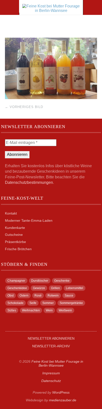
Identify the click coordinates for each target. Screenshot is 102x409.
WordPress (61, 392)
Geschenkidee (17, 288)
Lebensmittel (74, 288)
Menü (9, 7)
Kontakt (11, 213)
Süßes (11, 310)
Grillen (55, 288)
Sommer (48, 303)
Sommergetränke (71, 303)
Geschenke (62, 280)
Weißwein (65, 310)
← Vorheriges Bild (24, 107)
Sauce (69, 295)
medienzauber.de (62, 400)
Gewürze (39, 288)
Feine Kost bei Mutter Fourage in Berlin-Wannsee (57, 363)
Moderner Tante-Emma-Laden (28, 220)
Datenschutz (51, 381)
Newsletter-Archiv (51, 346)
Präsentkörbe (15, 242)
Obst (10, 295)
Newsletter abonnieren (51, 338)
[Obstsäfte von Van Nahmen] (51, 98)
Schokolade (15, 303)
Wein (49, 310)
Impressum (51, 373)
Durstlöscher (39, 280)
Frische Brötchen (18, 249)
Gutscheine (14, 235)
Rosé (38, 295)
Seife (32, 303)
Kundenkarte (15, 228)
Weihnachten (31, 310)
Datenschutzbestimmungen (29, 182)
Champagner (16, 280)
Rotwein (53, 295)
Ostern (24, 295)
